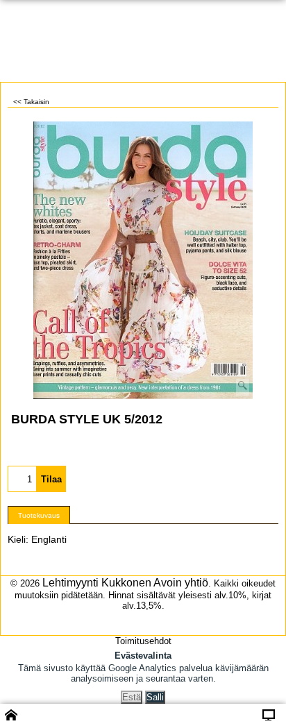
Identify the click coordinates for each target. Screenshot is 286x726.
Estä (131, 697)
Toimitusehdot (143, 641)
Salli (155, 697)
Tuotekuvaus (39, 515)
